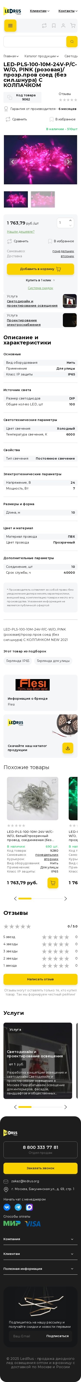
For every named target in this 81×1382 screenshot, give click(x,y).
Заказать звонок (40, 1168)
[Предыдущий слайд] (13, 161)
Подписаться (57, 1336)
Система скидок (40, 288)
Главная (9, 56)
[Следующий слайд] (67, 161)
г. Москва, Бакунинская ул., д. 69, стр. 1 (43, 1189)
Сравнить (19, 119)
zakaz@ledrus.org (25, 1181)
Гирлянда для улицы (53, 661)
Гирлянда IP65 (17, 661)
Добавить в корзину (37, 269)
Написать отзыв (40, 979)
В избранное (65, 119)
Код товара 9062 (26, 97)
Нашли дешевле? (21, 232)
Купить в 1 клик (38, 280)
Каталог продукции (40, 56)
